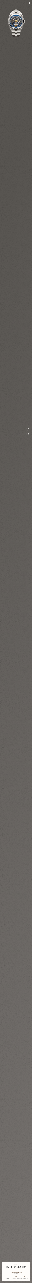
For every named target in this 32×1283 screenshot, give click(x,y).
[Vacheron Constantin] (16, 3)
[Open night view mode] (28, 429)
